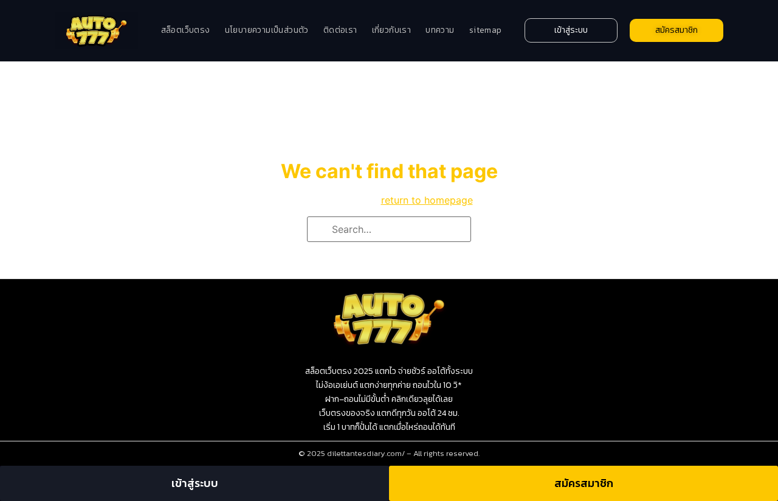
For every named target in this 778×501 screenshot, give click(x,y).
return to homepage (427, 200)
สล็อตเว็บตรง (185, 30)
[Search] (320, 230)
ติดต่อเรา (340, 30)
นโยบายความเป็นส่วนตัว (267, 30)
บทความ (439, 30)
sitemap (485, 30)
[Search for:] (389, 229)
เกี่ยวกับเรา (391, 30)
